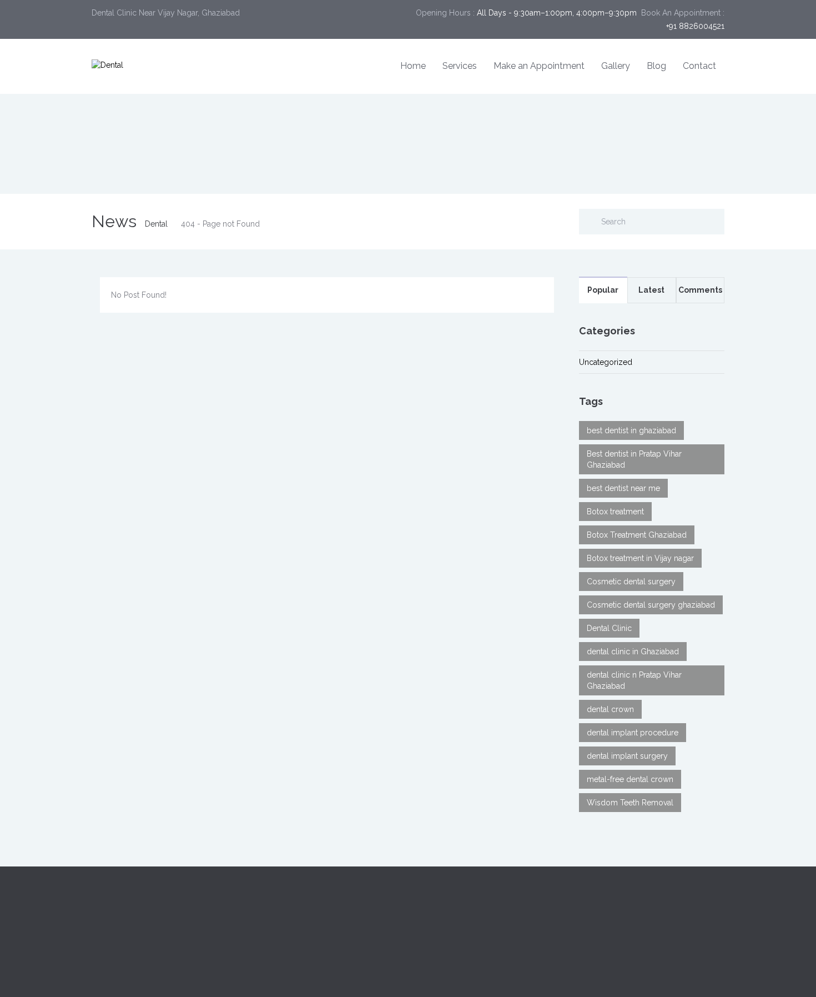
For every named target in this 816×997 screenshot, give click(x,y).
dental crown (610, 709)
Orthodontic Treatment (457, 939)
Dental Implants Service (458, 899)
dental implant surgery (627, 755)
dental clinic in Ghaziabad (633, 651)
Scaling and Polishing (617, 926)
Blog (656, 66)
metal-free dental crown (630, 779)
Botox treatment (615, 511)
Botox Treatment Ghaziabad (637, 534)
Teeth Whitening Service (459, 913)
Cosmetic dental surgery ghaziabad (651, 604)
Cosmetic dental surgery (631, 581)
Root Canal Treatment (455, 926)
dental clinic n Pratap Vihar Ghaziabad (634, 680)
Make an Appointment (539, 66)
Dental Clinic (609, 628)
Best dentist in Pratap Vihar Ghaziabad (634, 459)
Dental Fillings (604, 913)
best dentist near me (623, 488)
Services (459, 66)
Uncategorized (605, 362)
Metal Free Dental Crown (623, 939)
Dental (156, 223)
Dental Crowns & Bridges (624, 899)
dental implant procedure (632, 732)
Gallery (615, 66)
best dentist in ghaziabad (631, 430)
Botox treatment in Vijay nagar (640, 558)
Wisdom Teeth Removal (630, 802)
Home (413, 66)
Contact (699, 66)
